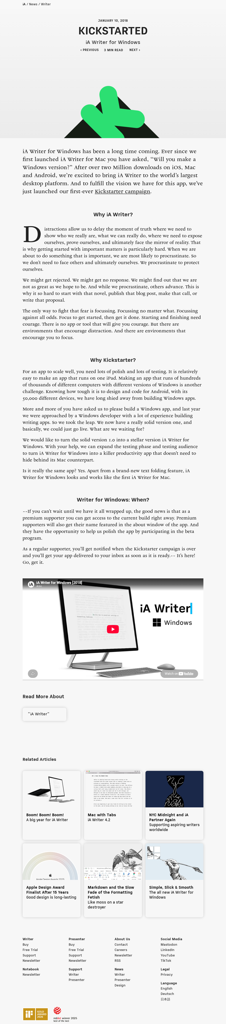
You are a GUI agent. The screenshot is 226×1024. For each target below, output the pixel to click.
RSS (118, 960)
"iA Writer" (38, 714)
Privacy (167, 974)
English (167, 988)
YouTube (168, 955)
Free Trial (30, 950)
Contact (121, 944)
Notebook (31, 969)
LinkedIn (167, 950)
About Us (122, 939)
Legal (165, 969)
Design (120, 985)
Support (29, 955)
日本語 (165, 999)
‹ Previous (90, 50)
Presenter (77, 939)
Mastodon (169, 944)
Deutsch (167, 994)
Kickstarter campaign (122, 192)
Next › (136, 50)
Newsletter (31, 960)
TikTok (166, 960)
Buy (26, 944)
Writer (46, 4)
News (33, 4)
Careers (121, 950)
